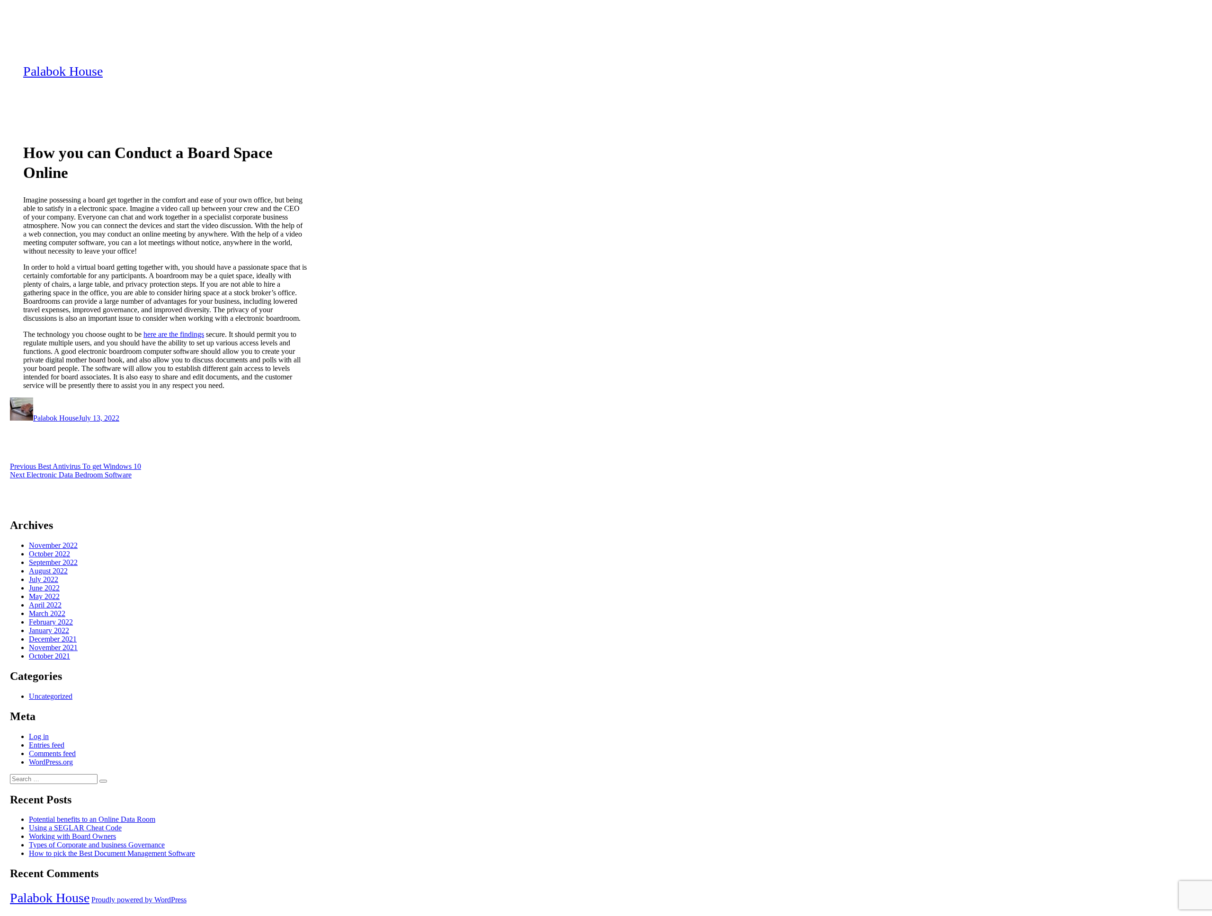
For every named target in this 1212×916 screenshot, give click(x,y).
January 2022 (49, 630)
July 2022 (43, 579)
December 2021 (53, 639)
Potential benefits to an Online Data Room (92, 819)
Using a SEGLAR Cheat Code (75, 828)
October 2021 (49, 656)
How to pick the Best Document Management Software (112, 853)
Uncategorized (50, 696)
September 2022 (53, 562)
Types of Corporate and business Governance (97, 845)
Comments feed (52, 753)
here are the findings (173, 334)
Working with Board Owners (72, 836)
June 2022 (44, 588)
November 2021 (53, 647)
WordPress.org (51, 762)
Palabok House (63, 71)
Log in (39, 736)
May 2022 (44, 596)
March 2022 (47, 613)
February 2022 (51, 622)
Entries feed (46, 745)
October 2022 (49, 554)
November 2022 (53, 545)
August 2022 (48, 571)
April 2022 (45, 605)
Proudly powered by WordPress (139, 900)
